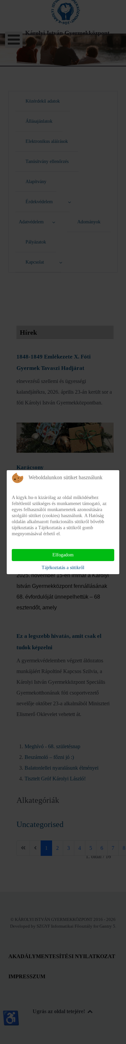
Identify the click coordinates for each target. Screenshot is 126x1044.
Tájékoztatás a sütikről (63, 567)
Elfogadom (63, 554)
